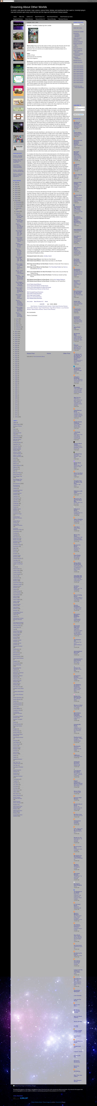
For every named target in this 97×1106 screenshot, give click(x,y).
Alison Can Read (78, 473)
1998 (16, 361)
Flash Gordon (16, 568)
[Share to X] (53, 304)
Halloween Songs (17, 584)
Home (15, 16)
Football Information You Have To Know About (77, 284)
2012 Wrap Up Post (78, 815)
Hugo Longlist (16, 599)
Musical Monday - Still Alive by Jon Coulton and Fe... (19, 278)
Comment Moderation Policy (17, 529)
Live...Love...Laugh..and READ (78, 829)
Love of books (77, 995)
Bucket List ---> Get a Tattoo (77, 662)
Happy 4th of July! (78, 955)
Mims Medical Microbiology (77, 557)
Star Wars (15, 765)
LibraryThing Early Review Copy (17, 631)
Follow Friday (16, 570)
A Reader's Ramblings (76, 377)
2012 (16, 333)
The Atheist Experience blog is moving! (78, 928)
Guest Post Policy (17, 582)
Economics (15, 546)
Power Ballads (16, 708)
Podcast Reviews (17, 704)
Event (14, 551)
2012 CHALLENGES (78, 80)
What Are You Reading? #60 (77, 765)
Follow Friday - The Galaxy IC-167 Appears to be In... (19, 266)
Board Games (16, 474)
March (17, 325)
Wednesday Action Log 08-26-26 (78, 134)
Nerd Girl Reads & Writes (78, 1017)
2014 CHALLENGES (78, 77)
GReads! (76, 345)
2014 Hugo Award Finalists (33, 295)
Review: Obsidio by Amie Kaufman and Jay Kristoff (78, 380)
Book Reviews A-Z (39, 16)
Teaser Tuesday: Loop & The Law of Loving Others (78, 579)
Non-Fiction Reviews (18, 694)
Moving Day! (76, 823)
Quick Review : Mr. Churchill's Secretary (78, 840)
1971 (16, 414)
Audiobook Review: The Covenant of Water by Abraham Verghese (78, 199)
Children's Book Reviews (17, 509)
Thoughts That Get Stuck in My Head (78, 482)
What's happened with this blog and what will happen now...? (78, 938)
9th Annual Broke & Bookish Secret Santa (78, 361)
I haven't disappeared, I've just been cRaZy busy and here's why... (77, 729)
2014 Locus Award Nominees (34, 296)
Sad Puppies (16, 742)
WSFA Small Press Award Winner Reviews (17, 812)
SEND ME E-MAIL (78, 28)
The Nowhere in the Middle (78, 892)
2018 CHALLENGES (78, 69)
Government (16, 577)
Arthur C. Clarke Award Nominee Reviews (17, 449)
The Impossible (77, 792)
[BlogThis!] (52, 304)
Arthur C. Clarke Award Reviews (17, 453)
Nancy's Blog (77, 791)
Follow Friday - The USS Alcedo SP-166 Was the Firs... (19, 290)
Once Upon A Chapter (77, 237)
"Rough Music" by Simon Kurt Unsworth (78, 877)
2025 (16, 182)
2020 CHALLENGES (78, 66)
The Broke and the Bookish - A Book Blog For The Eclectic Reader (78, 357)
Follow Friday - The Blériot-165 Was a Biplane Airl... (19, 309)
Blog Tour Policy (17, 472)
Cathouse (15, 501)
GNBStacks (77, 755)
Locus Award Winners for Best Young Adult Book (17, 166)
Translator (15, 782)
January (18, 329)
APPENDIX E (77, 40)
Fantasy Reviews (17, 558)
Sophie (15, 757)
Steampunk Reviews (18, 767)
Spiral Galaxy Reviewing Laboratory (77, 714)
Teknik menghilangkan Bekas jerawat (77, 619)
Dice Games (16, 536)
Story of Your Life (78, 493)
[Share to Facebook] (55, 304)
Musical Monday (52, 19)
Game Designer (17, 574)
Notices (15, 701)
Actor (14, 429)
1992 (16, 373)
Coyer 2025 (76, 177)
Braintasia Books (76, 1066)
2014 (16, 200)
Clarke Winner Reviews (32, 307)
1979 (16, 399)
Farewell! (76, 653)
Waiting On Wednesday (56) (77, 907)
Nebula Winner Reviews (37, 309)
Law (14, 629)
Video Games (16, 790)
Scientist (15, 750)
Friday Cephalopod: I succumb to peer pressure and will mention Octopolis (78, 390)
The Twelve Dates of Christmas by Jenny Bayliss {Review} (78, 240)
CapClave (15, 496)
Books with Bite (78, 1021)
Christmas (15, 512)
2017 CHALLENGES (78, 71)
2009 (16, 339)
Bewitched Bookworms (77, 1061)
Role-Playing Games (18, 737)
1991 (16, 375)
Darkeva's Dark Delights (78, 183)
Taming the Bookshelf (77, 762)
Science (15, 745)
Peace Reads (77, 555)
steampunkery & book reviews (78, 659)
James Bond (16, 627)
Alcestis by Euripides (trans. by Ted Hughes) (78, 512)
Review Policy (16, 732)
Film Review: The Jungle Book (78, 521)
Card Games (16, 498)
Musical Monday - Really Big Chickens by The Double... (19, 303)
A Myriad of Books (77, 509)
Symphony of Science (16, 774)
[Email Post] (48, 304)
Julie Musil (76, 527)
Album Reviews (17, 435)
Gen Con (15, 576)
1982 (16, 393)
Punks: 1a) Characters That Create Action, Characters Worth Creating (78, 896)
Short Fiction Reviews (16, 753)
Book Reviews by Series (66, 16)
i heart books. (77, 309)
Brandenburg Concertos (16, 486)
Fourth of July (16, 572)
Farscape (15, 560)
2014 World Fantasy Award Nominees (19, 296)
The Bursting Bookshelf (77, 368)
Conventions (16, 531)
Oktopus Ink (77, 668)
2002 (16, 353)
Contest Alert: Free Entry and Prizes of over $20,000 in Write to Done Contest (78, 568)
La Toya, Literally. (76, 1026)
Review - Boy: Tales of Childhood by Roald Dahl (18, 161)
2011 (16, 335)
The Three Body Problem (55, 267)
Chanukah (15, 505)
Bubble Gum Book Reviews (77, 697)
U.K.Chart (15, 786)
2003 (16, 351)
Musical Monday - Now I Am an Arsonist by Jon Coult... (19, 226)
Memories (15, 654)
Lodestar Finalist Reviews (17, 641)
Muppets (15, 661)
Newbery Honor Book (18, 688)
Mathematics (16, 649)
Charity (15, 507)
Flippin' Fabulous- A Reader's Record (78, 782)
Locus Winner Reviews (16, 638)
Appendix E (16, 444)
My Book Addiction (76, 865)
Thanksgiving (16, 779)
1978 (16, 401)
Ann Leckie (30, 301)
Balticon (15, 463)
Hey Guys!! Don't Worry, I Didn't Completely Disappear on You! (78, 917)
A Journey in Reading (77, 676)
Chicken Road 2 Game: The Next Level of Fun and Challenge (77, 157)
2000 (16, 357)
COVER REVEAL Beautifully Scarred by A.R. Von (78, 447)
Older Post (66, 353)
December (18, 202)
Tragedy (15, 781)
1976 (16, 405)
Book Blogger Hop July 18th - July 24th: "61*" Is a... (19, 260)
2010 (16, 337)
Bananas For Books (77, 545)
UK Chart (15, 788)
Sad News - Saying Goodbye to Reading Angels (78, 739)
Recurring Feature (17, 726)
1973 (16, 410)
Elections (15, 550)
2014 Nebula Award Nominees (34, 298)
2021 (16, 186)
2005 (16, 347)
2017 (16, 194)
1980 (16, 397)
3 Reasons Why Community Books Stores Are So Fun (78, 320)
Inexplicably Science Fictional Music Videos (18, 613)
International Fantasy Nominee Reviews (18, 619)
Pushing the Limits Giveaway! (78, 849)
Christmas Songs (17, 513)
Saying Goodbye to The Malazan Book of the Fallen (78, 598)
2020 (16, 188)
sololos (53, 1102)
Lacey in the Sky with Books (78, 970)
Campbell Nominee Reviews (45, 306)
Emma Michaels (78, 229)
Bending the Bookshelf (77, 123)
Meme (14, 651)
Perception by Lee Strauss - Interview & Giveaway (78, 774)
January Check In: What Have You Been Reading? (78, 347)
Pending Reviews (17, 703)
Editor (14, 548)
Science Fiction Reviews (49, 309)
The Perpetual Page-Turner (77, 207)
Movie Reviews (29, 19)
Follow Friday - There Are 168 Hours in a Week (19, 239)
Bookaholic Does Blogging (78, 884)
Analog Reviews (17, 442)
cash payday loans (78, 756)
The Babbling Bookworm (77, 685)
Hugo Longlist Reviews (16, 602)
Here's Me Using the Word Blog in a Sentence (78, 292)
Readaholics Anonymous (77, 270)
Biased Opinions (17, 465)
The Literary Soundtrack (77, 961)
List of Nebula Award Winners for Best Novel (38, 289)
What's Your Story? (77, 535)
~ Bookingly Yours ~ (77, 433)
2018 (16, 192)
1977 (16, 403)
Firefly (14, 566)
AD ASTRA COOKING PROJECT (77, 35)
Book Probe (77, 280)
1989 (16, 379)
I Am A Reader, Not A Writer (77, 771)
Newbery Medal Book (18, 691)
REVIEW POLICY (78, 60)
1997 (16, 363)
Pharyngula (77, 387)
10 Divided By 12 (77, 230)
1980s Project (16, 424)
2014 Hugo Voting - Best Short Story (19, 220)
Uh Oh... (76, 886)
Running (15, 740)
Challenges (16, 503)
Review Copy (16, 730)
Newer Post (30, 353)
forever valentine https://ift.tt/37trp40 (78, 303)
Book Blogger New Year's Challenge (17, 480)
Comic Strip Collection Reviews (17, 524)
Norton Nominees (17, 697)
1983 (16, 391)
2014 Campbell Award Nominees (35, 292)
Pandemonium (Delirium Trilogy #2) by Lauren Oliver (77, 689)
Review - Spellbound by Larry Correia (19, 245)
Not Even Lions (78, 814)
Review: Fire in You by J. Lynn (78, 503)
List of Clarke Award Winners (34, 284)
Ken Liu (39, 268)
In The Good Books (77, 905)
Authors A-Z (30, 16)
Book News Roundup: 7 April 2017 (77, 456)
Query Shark (77, 327)
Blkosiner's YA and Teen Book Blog (78, 500)
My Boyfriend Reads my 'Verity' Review (77, 263)
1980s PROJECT (78, 38)
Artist (14, 458)
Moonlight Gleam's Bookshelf (76, 153)
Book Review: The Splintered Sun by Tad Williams (78, 126)
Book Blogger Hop (17, 476)
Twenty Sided (77, 132)
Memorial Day (16, 652)
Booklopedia (77, 746)
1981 (16, 395)
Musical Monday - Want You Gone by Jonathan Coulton (19, 252)
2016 (16, 196)
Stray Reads (77, 935)
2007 (16, 343)
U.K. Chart (15, 784)
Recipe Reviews (17, 724)
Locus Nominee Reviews (17, 634)
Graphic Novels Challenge (78, 422)
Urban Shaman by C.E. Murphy (78, 707)
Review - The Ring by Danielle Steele (17, 156)
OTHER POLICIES (78, 62)
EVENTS (76, 47)
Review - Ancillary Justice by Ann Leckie (19, 314)
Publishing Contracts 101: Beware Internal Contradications (77, 252)
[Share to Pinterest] (56, 304)
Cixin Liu (65, 267)
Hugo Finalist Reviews (44, 307)
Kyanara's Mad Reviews (77, 798)
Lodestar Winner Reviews (17, 644)
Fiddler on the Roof (18, 563)
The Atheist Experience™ (77, 925)
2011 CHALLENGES (78, 82)
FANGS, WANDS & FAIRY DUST (78, 1031)
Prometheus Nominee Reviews (17, 713)
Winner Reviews (17, 795)
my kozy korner (78, 945)
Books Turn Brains (77, 1005)
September (18, 208)
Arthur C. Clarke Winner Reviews (17, 456)
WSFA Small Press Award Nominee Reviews (17, 807)
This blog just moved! (77, 867)
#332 (75, 328)
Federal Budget (17, 562)
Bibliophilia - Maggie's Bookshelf (77, 615)
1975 (16, 407)
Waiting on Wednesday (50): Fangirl (77, 748)
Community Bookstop (77, 317)
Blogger (63, 1102)
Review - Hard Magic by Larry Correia (19, 272)
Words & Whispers (76, 914)
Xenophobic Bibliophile (77, 991)
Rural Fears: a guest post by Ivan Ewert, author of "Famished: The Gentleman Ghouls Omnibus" (78, 402)
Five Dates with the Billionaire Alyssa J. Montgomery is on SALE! (78, 273)
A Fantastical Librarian (77, 821)
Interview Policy (17, 625)
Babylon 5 (15, 461)
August (18, 211)
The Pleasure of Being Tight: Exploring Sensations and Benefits (77, 187)
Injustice (15, 616)
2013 (16, 331)
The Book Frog (78, 453)
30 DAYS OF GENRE (79, 31)
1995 (16, 367)
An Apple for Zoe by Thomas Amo (77, 608)
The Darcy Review (76, 586)
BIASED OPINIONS (78, 42)
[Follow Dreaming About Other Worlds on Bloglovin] (79, 115)
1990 (16, 377)
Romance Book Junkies (78, 444)
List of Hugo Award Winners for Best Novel (37, 285)
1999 (16, 359)
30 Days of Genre (17, 426)
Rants (14, 722)
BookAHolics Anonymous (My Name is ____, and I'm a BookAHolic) (78, 219)
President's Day (17, 710)
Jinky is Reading (78, 519)
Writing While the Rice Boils (77, 564)
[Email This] (50, 304)
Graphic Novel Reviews (16, 580)
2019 (16, 190)
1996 (16, 365)
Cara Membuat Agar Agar (77, 311)
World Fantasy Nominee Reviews (17, 798)
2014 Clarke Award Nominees (34, 293)
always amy (77, 301)
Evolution (15, 553)
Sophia (15, 755)
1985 (16, 387)
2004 (16, 349)
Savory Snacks (16, 744)
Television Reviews (63, 19)
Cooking (15, 533)
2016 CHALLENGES (78, 73)
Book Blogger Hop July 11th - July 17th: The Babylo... (19, 284)
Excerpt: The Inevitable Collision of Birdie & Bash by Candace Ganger (78, 414)
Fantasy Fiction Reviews (17, 556)
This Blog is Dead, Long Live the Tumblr (78, 718)
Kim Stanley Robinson (59, 279)
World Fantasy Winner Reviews (17, 802)
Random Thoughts (17, 719)
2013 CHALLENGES (78, 78)
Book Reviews (34, 306)
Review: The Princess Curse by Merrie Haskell (78, 808)
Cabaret (15, 488)
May (17, 321)
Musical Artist (16, 663)
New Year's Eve (17, 686)
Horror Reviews (17, 592)
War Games (16, 793)
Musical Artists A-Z (40, 19)
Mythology (15, 670)
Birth (14, 470)
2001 (16, 355)
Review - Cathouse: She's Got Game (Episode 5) (18, 175)
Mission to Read (78, 705)
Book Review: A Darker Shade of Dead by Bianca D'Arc (77, 983)
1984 (16, 389)
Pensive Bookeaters (77, 606)
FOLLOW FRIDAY (78, 48)
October (18, 206)
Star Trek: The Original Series (16, 763)
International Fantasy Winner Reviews (18, 623)
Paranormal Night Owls (77, 626)
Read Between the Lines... (77, 979)
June (17, 319)
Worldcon (15, 804)
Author (14, 460)
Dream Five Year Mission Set (17, 539)
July (17, 213)
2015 (16, 198)
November (18, 204)
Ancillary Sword (47, 256)
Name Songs (16, 678)
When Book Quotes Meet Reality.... (78, 785)
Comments (78, 109)
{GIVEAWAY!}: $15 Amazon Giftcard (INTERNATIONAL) (78, 538)
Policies (15, 706)
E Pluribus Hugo (17, 544)
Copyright (15, 535)
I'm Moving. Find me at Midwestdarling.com (78, 644)
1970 (16, 416)
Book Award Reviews (52, 16)
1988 (16, 381)
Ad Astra (15, 431)
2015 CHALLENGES (78, 75)
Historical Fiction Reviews (17, 587)
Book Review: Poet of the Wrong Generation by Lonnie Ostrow (78, 436)
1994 (16, 369)
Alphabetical (16, 437)
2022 (16, 184)
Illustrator (15, 610)
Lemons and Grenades (76, 964)
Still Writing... (77, 1071)
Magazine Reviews (18, 19)
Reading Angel (77, 737)
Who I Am (21, 16)
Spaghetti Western (17, 759)
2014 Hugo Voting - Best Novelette (19, 216)
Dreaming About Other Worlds (29, 7)
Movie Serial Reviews (18, 658)
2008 (16, 341)
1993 (16, 371)
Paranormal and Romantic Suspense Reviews (78, 142)
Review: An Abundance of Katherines (77, 549)
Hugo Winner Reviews (55, 307)
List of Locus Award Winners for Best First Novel (39, 287)
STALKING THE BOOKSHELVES (78, 576)
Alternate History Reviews (17, 440)
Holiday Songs (16, 591)
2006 (16, 345)
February (18, 327)
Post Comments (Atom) (39, 356)
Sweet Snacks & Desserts (17, 771)
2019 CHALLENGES (78, 67)
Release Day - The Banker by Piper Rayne (78, 466)
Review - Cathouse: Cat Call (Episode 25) (18, 171)
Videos (15, 791)
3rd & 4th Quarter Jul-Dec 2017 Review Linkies (77, 425)
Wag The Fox (77, 397)
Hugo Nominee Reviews (16, 605)
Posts (76, 107)
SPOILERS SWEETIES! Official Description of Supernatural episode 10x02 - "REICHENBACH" (78, 631)
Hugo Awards (16, 594)
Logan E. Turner (78, 1051)
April (17, 323)
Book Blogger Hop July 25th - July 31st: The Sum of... (19, 233)
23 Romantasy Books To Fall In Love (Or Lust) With (78, 210)
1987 (16, 383)
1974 (16, 409)
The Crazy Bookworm (76, 260)
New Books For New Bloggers (78, 856)
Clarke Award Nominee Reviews (60, 306)
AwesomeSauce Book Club (78, 652)
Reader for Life (78, 837)
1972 (16, 413)
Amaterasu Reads (76, 165)
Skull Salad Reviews (77, 874)
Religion (15, 729)
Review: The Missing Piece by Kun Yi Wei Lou (77, 168)
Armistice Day (16, 446)
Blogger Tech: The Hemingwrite (78, 589)
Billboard (15, 467)
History (15, 589)
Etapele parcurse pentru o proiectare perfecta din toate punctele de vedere (78, 338)
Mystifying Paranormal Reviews (77, 1011)
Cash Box (15, 499)
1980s (14, 422)
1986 (16, 385)
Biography (15, 469)
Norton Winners (17, 699)
